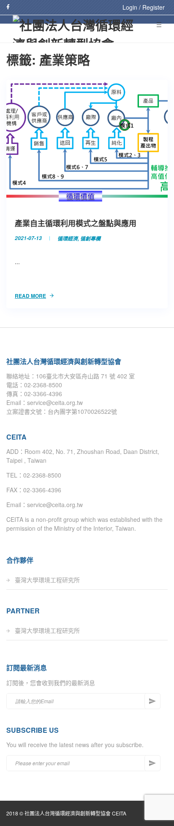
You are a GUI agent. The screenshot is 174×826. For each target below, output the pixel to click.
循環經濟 (67, 238)
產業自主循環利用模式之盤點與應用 (75, 223)
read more (30, 296)
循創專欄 (90, 238)
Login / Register (143, 7)
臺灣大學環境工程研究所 (47, 579)
